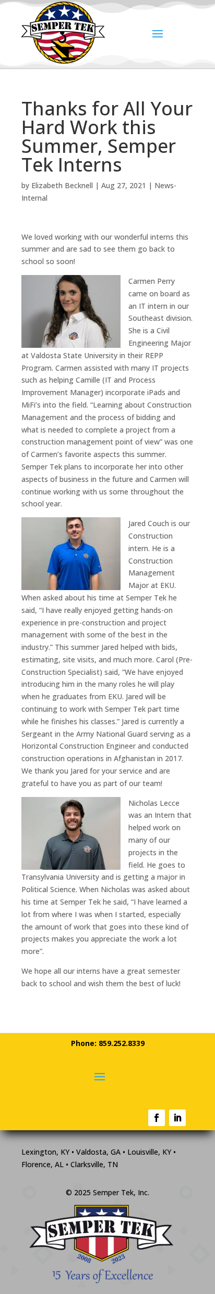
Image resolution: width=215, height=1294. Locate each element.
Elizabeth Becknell (62, 185)
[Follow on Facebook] (156, 1117)
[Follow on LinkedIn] (177, 1117)
